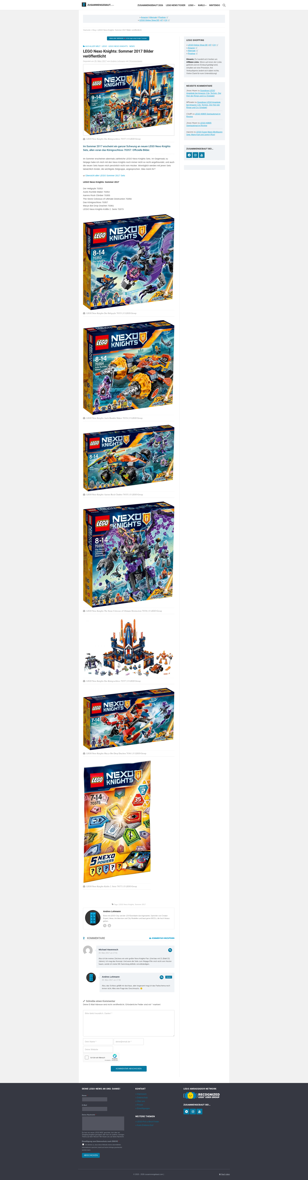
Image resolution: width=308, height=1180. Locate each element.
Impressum (141, 1094)
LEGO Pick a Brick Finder (148, 1122)
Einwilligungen (143, 1108)
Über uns (141, 1101)
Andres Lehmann (111, 977)
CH (165, 20)
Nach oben (225, 1174)
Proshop (162, 17)
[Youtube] (109, 925)
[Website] (104, 925)
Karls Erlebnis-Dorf (145, 1125)
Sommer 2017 (140, 904)
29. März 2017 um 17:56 (111, 980)
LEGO (190, 5)
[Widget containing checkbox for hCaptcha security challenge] (101, 1057)
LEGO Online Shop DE (149, 20)
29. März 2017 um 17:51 (108, 953)
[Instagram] (195, 155)
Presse (140, 1105)
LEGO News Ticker (175, 5)
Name (85, 1095)
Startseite (86, 30)
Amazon (144, 17)
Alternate (153, 17)
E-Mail (84, 1105)
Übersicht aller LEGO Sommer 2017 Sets (105, 175)
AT (161, 20)
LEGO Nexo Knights (118, 46)
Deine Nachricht (89, 1115)
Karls (201, 5)
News (132, 46)
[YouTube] (202, 155)
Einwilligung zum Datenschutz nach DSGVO (100, 1141)
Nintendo (214, 5)
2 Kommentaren (135, 61)
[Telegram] (189, 155)
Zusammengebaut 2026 (150, 5)
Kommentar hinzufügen (162, 938)
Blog (94, 30)
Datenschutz (142, 1098)
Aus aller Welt (92, 46)
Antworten (170, 950)
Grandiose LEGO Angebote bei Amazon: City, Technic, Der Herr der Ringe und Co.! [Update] (203, 93)
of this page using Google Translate (128, 38)
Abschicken (91, 1155)
